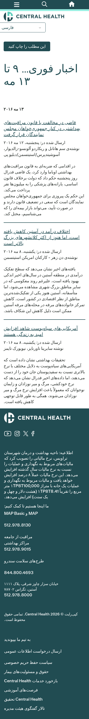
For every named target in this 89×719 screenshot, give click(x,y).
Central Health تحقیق (23, 699)
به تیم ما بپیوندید (17, 639)
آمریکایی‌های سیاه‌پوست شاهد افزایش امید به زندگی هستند (41, 331)
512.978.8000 (18, 594)
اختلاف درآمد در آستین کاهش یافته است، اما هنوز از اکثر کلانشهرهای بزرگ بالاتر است (42, 237)
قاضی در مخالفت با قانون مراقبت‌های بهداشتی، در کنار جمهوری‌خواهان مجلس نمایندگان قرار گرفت (42, 128)
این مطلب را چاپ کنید (27, 46)
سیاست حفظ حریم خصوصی (28, 662)
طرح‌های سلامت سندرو (24, 560)
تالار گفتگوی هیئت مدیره (24, 708)
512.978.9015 (17, 549)
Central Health (44, 16)
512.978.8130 (17, 525)
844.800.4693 (18, 572)
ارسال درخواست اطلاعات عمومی (33, 651)
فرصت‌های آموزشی (21, 690)
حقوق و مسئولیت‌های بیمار (26, 671)
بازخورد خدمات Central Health (31, 680)
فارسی (8, 27)
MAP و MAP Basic (21, 513)
